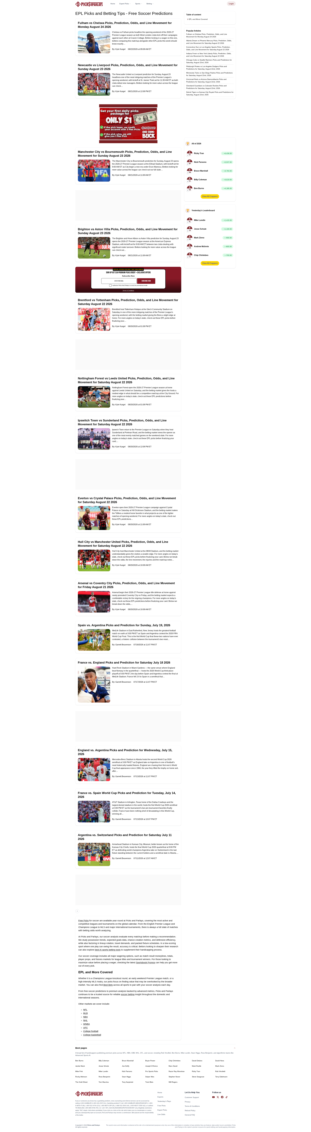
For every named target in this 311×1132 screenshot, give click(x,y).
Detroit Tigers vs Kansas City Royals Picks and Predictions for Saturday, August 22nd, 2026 (209, 93)
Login (231, 4)
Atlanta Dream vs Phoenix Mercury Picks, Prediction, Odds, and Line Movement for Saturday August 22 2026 (209, 42)
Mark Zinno (219, 1066)
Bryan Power (150, 1061)
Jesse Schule (104, 1066)
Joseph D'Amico (151, 1066)
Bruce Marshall (128, 1061)
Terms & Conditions (128, 290)
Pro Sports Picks (151, 1071)
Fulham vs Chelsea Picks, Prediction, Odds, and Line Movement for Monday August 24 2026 (206, 35)
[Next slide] (77, 911)
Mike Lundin (103, 1071)
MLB (85, 1013)
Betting (149, 4)
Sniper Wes (149, 1077)
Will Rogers (173, 1082)
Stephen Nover (174, 1077)
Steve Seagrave (198, 1077)
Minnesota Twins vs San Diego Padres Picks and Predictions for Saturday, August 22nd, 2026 (209, 74)
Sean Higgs (126, 1077)
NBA (85, 1017)
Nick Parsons (127, 1071)
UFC (85, 1027)
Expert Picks (124, 4)
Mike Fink (79, 1071)
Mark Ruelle (196, 1066)
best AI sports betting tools (108, 950)
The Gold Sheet (81, 1082)
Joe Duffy (125, 1066)
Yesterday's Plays (164, 1101)
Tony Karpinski (127, 1082)
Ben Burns (79, 1061)
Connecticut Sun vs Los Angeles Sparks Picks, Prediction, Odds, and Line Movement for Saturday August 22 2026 (208, 48)
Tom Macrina (104, 1082)
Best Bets (108, 985)
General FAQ (190, 1115)
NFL (85, 1010)
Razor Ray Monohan (177, 1071)
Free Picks (83, 920)
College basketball (92, 1035)
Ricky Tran (196, 1071)
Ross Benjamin (104, 1077)
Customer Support (192, 1097)
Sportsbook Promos (145, 962)
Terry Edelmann (221, 1077)
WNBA (86, 1024)
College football (90, 1031)
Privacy (187, 1102)
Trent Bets (149, 1082)
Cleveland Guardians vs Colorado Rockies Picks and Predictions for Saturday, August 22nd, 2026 (206, 87)
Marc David (173, 1066)
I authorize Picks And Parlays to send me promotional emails (129, 285)
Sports (137, 4)
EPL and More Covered (198, 19)
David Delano (197, 1061)
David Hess (219, 1061)
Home (112, 4)
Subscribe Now (146, 281)
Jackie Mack (80, 1066)
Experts (160, 1097)
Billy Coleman (104, 1061)
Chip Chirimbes (174, 1061)
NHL (85, 1020)
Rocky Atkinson (81, 1077)
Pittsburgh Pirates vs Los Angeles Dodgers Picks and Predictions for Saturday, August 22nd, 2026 (206, 67)
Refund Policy (190, 1110)
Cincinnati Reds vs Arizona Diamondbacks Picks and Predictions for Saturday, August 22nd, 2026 (206, 80)
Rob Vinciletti (220, 1071)
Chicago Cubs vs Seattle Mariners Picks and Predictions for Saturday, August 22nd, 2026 (209, 61)
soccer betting (127, 994)
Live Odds (161, 1114)
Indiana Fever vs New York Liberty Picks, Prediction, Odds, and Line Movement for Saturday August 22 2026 (208, 55)
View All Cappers (210, 196)
